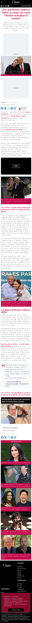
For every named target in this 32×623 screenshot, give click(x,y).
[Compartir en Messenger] (12, 108)
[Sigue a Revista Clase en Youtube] (8, 6)
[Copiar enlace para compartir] (15, 108)
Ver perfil (23, 109)
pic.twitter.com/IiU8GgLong (16, 378)
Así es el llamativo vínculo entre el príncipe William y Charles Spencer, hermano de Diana (16, 556)
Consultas (25, 612)
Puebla (19, 572)
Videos (10, 612)
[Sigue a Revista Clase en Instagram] (6, 6)
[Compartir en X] (5, 108)
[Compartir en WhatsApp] (8, 108)
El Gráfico (20, 584)
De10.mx (19, 585)
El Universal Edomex (20, 576)
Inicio (2, 592)
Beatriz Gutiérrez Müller (8, 430)
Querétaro (20, 566)
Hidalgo (19, 574)
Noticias (3, 102)
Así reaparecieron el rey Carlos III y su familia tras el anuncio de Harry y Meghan (15, 485)
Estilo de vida (4, 612)
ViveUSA (19, 587)
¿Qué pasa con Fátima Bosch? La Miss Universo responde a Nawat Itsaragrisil (14, 508)
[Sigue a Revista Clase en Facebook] (2, 6)
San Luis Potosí (21, 568)
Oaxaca (19, 570)
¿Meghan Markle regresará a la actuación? (15, 463)
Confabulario (20, 589)
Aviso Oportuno (21, 591)
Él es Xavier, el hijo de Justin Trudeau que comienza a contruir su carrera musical (15, 532)
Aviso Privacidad (18, 612)
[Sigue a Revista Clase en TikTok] (4, 6)
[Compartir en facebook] (2, 108)
